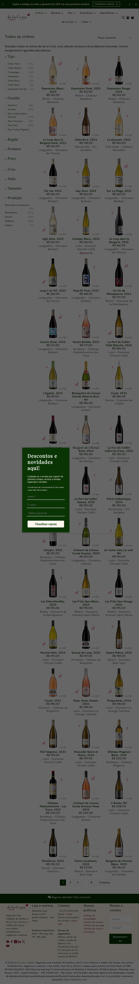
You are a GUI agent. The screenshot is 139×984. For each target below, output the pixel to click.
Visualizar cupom (46, 524)
